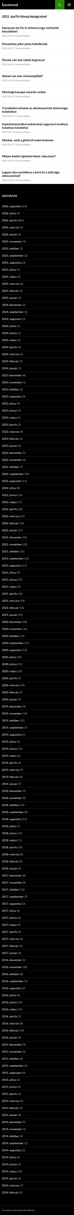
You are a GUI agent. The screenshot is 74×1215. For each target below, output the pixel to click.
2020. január (9, 699)
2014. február (10, 1192)
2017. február (10, 946)
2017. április (9, 931)
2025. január (9, 297)
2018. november (12, 798)
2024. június (9, 333)
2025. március (10, 283)
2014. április (9, 1178)
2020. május (9, 671)
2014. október (10, 1136)
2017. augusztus (12, 903)
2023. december (12, 375)
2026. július (9, 213)
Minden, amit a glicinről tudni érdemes (28, 140)
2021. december (12, 537)
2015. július (9, 1079)
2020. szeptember (13, 643)
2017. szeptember (13, 896)
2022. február (10, 523)
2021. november (12, 544)
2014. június (9, 1164)
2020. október (10, 636)
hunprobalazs (23, 35)
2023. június (9, 410)
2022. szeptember (13, 474)
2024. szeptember (13, 311)
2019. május (9, 755)
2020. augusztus (12, 650)
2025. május (9, 276)
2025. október (10, 248)
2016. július (9, 995)
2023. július (9, 403)
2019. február (10, 776)
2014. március (10, 1185)
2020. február (10, 692)
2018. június (9, 833)
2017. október (10, 889)
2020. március (10, 685)
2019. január (9, 783)
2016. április (9, 1016)
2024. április (9, 347)
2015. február (10, 1108)
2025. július (9, 269)
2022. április (9, 509)
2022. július (9, 488)
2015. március (10, 1100)
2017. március (10, 938)
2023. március (10, 431)
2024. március (10, 354)
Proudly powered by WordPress (18, 1210)
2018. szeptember (13, 812)
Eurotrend (10, 5)
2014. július (9, 1157)
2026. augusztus (12, 206)
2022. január (9, 530)
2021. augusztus (12, 565)
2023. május (9, 417)
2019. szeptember (13, 727)
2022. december (12, 452)
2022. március (10, 516)
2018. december (12, 791)
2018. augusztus (12, 819)
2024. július (9, 326)
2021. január (9, 614)
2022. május (9, 502)
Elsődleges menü (69, 4)
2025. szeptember (13, 255)
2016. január (9, 1037)
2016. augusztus (12, 988)
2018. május (9, 840)
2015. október (10, 1058)
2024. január (9, 368)
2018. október (10, 805)
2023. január (9, 445)
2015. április (9, 1093)
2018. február (10, 861)
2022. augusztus (12, 481)
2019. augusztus (12, 734)
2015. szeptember (13, 1065)
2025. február (10, 290)
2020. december (12, 621)
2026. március (10, 227)
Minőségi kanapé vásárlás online (24, 92)
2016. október (10, 974)
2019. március (10, 769)
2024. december (12, 304)
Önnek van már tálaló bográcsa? (23, 60)
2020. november (12, 628)
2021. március (10, 600)
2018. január (9, 868)
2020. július (9, 657)
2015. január (9, 1115)
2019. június (9, 748)
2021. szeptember (13, 558)
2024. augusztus (12, 319)
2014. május (9, 1171)
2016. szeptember (13, 981)
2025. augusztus (12, 262)
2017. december (12, 875)
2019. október (10, 720)
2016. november (12, 967)
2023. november (12, 382)
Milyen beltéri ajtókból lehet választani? (29, 156)
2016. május (9, 1009)
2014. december (12, 1122)
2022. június (9, 495)
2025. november (12, 241)
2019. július (9, 741)
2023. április (9, 424)
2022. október (10, 466)
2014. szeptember (13, 1143)
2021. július (9, 572)
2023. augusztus (12, 396)
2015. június (9, 1086)
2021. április (9, 593)
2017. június (9, 917)
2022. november (12, 459)
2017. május (9, 924)
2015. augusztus (12, 1072)
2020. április (9, 678)
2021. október (10, 551)
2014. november (12, 1129)
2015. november (12, 1051)
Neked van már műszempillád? (22, 76)
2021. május (9, 586)
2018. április (9, 847)
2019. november (12, 713)
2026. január (9, 234)
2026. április (9, 220)
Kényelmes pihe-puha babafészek (25, 44)
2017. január (9, 953)
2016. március (10, 1023)
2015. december (12, 1044)
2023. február (10, 438)
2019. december (12, 706)
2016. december (12, 960)
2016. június (9, 1002)
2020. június (9, 664)
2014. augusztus (12, 1150)
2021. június (9, 579)
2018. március (10, 854)
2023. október (10, 389)
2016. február (10, 1030)
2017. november (12, 882)
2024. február (10, 361)
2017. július (9, 910)
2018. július (9, 826)
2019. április (9, 762)
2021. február (10, 607)
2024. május (9, 340)
